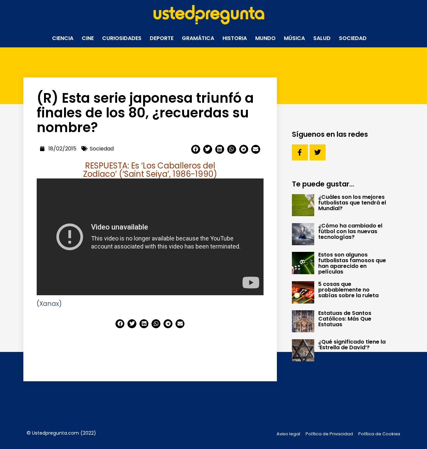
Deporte (161, 38)
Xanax (49, 303)
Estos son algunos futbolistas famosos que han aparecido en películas (352, 263)
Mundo (265, 38)
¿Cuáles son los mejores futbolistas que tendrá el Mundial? (352, 202)
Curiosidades (121, 38)
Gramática (198, 38)
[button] (195, 149)
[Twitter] (318, 152)
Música (294, 38)
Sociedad (353, 38)
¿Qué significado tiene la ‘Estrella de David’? (352, 344)
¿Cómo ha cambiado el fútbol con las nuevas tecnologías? (350, 231)
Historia (235, 38)
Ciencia (62, 38)
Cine (88, 38)
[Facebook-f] (300, 152)
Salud (322, 38)
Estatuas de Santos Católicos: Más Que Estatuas (344, 318)
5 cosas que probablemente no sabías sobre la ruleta (348, 289)
